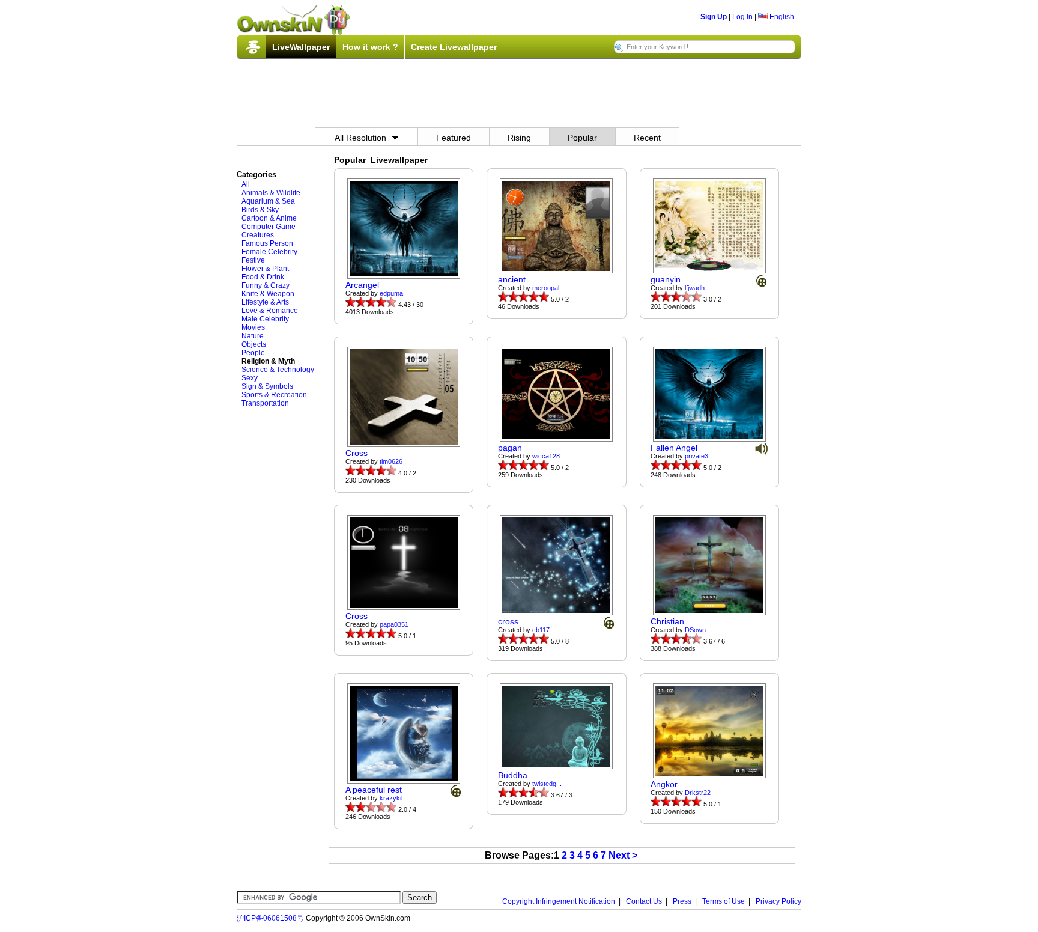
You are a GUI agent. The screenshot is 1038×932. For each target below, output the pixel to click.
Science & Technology (277, 369)
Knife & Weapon (267, 294)
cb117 (541, 629)
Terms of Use (723, 901)
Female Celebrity (269, 252)
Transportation (265, 403)
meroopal (545, 287)
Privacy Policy (778, 901)
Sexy (249, 378)
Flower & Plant (265, 268)
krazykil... (394, 798)
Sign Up (713, 17)
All (245, 184)
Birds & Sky (260, 210)
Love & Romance (269, 310)
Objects (253, 344)
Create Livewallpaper (454, 47)
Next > (623, 855)
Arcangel (362, 285)
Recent (647, 137)
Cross (356, 453)
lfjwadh (695, 287)
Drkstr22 (698, 792)
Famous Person (267, 243)
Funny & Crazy (265, 285)
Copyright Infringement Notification (558, 901)
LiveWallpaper (301, 47)
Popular (582, 137)
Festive (253, 260)
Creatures (257, 235)
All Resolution (360, 137)
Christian (667, 621)
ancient (512, 279)
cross (508, 621)
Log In (742, 17)
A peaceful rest (373, 789)
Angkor (664, 784)
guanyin (666, 279)
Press (682, 901)
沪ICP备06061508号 (270, 918)
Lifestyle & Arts (265, 302)
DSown (695, 629)
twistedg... (547, 783)
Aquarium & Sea (268, 201)
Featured (453, 137)
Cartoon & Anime (269, 218)
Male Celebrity (265, 319)
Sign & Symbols (267, 386)
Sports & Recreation (274, 395)
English (781, 17)
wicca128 (546, 456)
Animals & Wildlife (270, 193)
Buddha (512, 775)
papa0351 (394, 624)
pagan (510, 447)
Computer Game (268, 226)
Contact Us (644, 901)
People (253, 353)
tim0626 (391, 461)
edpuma (391, 293)
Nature (252, 336)
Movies (253, 327)
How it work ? (370, 47)
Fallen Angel (674, 447)
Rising (519, 137)
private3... (699, 456)
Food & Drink (262, 277)
